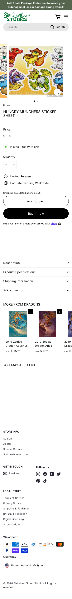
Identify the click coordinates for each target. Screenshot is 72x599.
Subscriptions (12, 524)
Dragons (32, 304)
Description (11, 263)
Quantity (9, 157)
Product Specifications (19, 272)
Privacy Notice (12, 503)
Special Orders (12, 449)
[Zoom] (57, 92)
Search (7, 438)
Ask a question (13, 290)
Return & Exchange (15, 513)
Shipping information (18, 281)
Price (7, 129)
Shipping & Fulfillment (17, 508)
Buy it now (36, 213)
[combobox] (36, 27)
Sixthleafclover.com (15, 454)
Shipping (8, 192)
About (7, 443)
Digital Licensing (13, 519)
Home (6, 105)
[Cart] (57, 16)
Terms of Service (14, 497)
